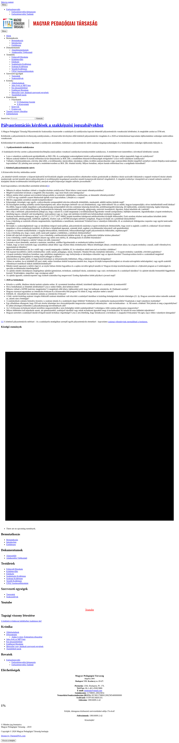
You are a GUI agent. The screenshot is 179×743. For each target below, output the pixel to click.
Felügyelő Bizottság (20, 57)
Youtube (89, 609)
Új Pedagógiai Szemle (26, 102)
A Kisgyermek (23, 104)
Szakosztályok (17, 78)
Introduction (17, 43)
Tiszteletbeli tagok (19, 95)
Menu (4, 5)
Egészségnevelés (13, 9)
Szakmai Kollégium (20, 66)
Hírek (8, 36)
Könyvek (15, 107)
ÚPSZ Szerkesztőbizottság (23, 71)
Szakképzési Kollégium (21, 64)
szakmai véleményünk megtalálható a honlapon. (128, 322)
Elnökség (15, 62)
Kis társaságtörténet (20, 88)
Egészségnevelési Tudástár (23, 14)
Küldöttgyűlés (17, 59)
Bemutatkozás (17, 40)
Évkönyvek (16, 109)
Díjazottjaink (11, 634)
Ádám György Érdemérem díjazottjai (27, 637)
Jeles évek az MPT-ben (21, 85)
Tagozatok (16, 76)
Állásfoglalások (18, 83)
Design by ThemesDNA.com (13, 736)
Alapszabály (11, 556)
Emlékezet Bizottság (20, 90)
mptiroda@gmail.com (93, 690)
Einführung (16, 45)
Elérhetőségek (12, 114)
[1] (48, 186)
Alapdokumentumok (20, 50)
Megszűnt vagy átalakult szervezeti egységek (30, 92)
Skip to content (7, 2)
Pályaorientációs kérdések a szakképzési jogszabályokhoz (52, 125)
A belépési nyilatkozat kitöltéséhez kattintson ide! (21, 621)
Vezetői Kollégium (19, 69)
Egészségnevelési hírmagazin (24, 12)
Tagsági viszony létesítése (17, 111)
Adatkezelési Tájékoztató (22, 52)
